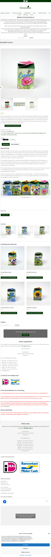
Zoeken (31, 37)
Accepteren (25, 544)
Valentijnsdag (10, 134)
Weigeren (25, 548)
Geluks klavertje (26, 133)
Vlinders (15, 134)
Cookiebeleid (22, 555)
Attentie (5, 133)
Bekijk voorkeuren (25, 552)
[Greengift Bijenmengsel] (8, 229)
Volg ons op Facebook (6, 496)
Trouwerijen (3, 134)
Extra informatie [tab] (15, 144)
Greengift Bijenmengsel (6, 234)
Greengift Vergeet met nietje (24, 234)
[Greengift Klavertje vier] (42, 229)
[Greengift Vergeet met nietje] (25, 229)
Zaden (12, 131)
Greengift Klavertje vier (39, 234)
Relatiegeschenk (42, 133)
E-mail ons (25, 334)
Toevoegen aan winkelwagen (13, 125)
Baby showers (10, 133)
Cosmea (16, 133)
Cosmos (20, 133)
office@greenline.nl (26, 346)
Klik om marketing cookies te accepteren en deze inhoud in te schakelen (25, 516)
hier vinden (6, 406)
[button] (49, 533)
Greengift (9, 131)
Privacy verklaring (28, 555)
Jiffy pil (36, 133)
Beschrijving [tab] (6, 144)
